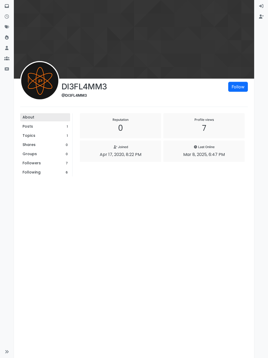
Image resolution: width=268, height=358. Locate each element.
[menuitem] (261, 6)
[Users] (7, 48)
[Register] (261, 17)
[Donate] (7, 69)
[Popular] (7, 38)
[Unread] (7, 6)
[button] (7, 352)
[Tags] (7, 27)
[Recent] (7, 17)
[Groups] (7, 59)
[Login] (261, 6)
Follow (238, 86)
